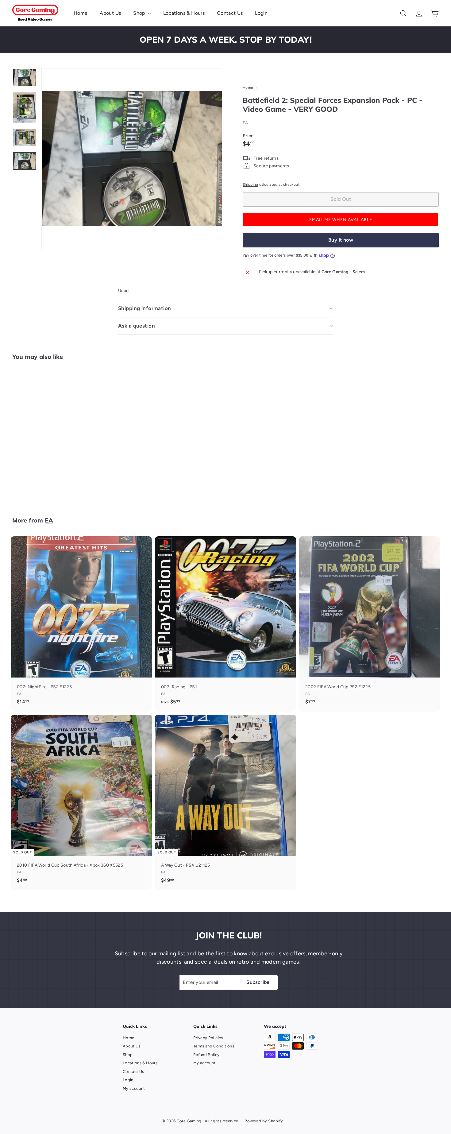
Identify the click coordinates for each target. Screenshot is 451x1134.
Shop (139, 13)
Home (80, 13)
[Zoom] (132, 158)
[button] (341, 220)
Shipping (250, 184)
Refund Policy (206, 1054)
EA (245, 123)
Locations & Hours (184, 13)
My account (134, 1088)
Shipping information (144, 308)
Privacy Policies (208, 1037)
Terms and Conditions (213, 1046)
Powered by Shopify (264, 1121)
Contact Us (230, 13)
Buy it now (340, 240)
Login (261, 13)
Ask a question (136, 326)
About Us (110, 13)
